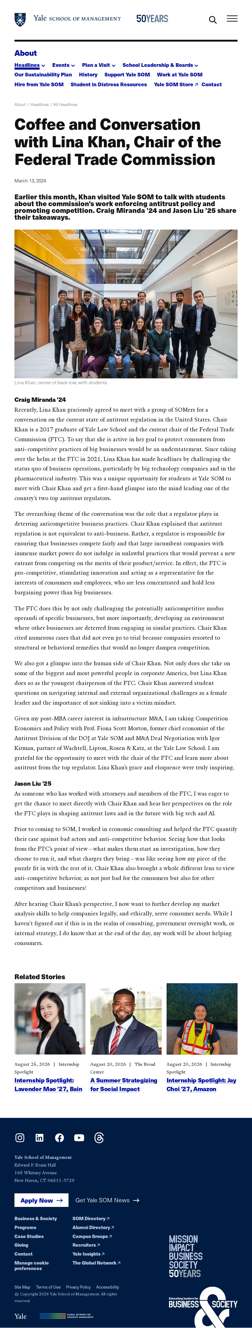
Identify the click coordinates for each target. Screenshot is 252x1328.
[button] (29, 63)
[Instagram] (19, 1141)
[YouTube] (79, 1141)
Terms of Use (48, 1287)
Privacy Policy (78, 1287)
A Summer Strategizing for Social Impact (123, 1084)
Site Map (22, 1287)
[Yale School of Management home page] (67, 20)
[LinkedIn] (39, 1141)
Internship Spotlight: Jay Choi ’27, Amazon (201, 1084)
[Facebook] (59, 1141)
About (25, 52)
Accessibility (107, 1287)
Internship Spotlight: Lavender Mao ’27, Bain (48, 1084)
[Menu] (232, 18)
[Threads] (99, 1141)
